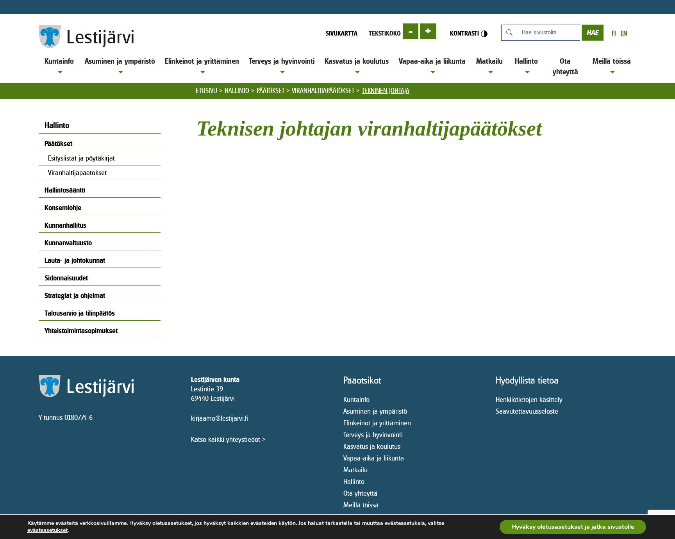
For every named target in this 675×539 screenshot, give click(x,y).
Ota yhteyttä (565, 66)
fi (614, 33)
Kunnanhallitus (65, 225)
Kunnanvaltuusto (68, 243)
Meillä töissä (612, 61)
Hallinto (526, 61)
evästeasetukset (47, 530)
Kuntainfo (59, 61)
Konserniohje (63, 207)
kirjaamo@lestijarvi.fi (219, 418)
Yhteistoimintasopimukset (81, 331)
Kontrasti (465, 33)
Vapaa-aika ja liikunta (432, 61)
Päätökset (270, 91)
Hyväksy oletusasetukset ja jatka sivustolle (572, 527)
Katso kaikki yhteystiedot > (228, 439)
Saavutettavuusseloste (527, 411)
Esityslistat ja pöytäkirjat (81, 158)
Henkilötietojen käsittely (529, 399)
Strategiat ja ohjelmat (75, 295)
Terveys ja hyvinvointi (281, 61)
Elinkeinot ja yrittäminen (202, 61)
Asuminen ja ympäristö (120, 61)
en (624, 33)
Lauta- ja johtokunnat (75, 260)
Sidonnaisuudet (66, 278)
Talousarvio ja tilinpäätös (80, 313)
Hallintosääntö (65, 190)
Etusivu (206, 91)
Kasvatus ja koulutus (357, 61)
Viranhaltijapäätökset (323, 91)
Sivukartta (341, 33)
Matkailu (489, 61)
